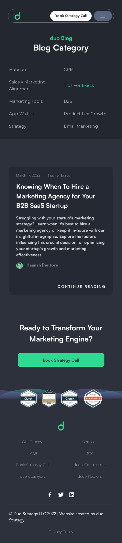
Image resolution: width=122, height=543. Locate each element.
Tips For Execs (79, 85)
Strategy (17, 126)
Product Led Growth (85, 113)
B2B (68, 101)
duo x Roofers (90, 477)
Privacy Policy (61, 532)
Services (89, 442)
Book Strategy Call (70, 16)
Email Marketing (81, 126)
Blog (89, 453)
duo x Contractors (89, 465)
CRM (69, 69)
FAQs (32, 453)
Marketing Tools (26, 101)
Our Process (32, 442)
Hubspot (18, 69)
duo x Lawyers (32, 477)
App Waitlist (21, 113)
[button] (103, 16)
